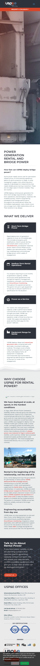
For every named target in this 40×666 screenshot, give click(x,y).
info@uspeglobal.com (14, 610)
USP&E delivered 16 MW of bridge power (17, 480)
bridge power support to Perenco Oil (17, 491)
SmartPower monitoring (12, 521)
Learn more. (15, 659)
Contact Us (9, 575)
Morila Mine (18, 487)
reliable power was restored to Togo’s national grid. (19, 432)
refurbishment (12, 246)
